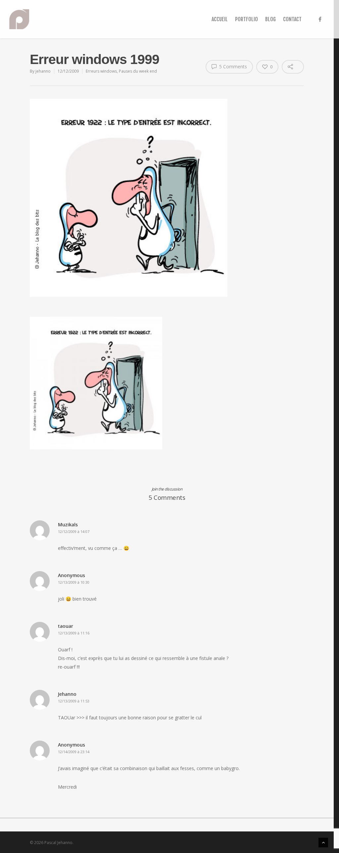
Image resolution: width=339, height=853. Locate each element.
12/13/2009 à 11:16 (73, 632)
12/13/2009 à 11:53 (73, 700)
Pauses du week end (138, 71)
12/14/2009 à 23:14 (73, 751)
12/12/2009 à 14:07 (73, 531)
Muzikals (68, 524)
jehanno (43, 71)
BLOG (270, 19)
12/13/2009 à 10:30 (73, 582)
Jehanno (67, 694)
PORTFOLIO (246, 19)
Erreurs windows (101, 71)
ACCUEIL (220, 19)
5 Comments (232, 66)
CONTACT (292, 19)
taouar (65, 626)
